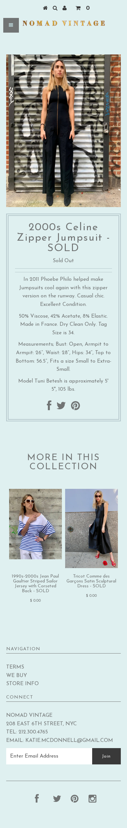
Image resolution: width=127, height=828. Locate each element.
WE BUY (16, 675)
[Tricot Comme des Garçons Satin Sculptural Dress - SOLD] (91, 566)
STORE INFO (22, 683)
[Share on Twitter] (61, 408)
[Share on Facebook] (49, 408)
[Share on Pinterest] (75, 408)
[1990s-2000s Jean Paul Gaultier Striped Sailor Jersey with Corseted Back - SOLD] (35, 558)
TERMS (15, 667)
